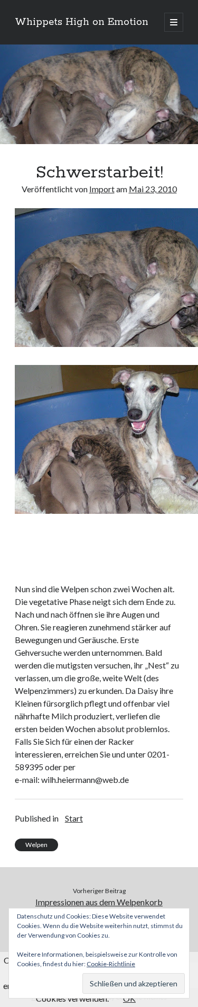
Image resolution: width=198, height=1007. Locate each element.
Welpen (36, 845)
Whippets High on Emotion (81, 22)
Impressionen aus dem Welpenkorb (99, 902)
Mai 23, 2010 (153, 189)
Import (102, 189)
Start (74, 818)
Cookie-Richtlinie (111, 964)
